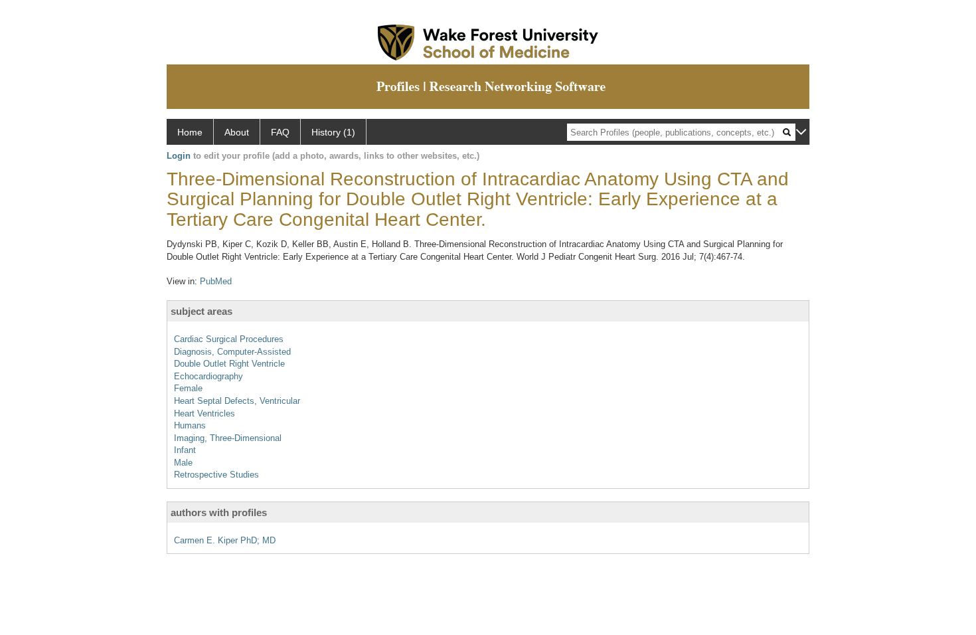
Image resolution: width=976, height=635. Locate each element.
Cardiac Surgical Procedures (229, 339)
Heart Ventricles (204, 413)
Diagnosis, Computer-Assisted (232, 352)
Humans (190, 425)
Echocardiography (208, 376)
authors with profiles (219, 512)
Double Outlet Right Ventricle (229, 364)
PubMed (216, 281)
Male (183, 463)
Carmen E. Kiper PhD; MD (225, 540)
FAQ (280, 132)
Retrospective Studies (216, 475)
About (236, 132)
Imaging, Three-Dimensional (228, 438)
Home (190, 132)
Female (188, 388)
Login (179, 156)
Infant (185, 450)
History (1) (333, 132)
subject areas (201, 311)
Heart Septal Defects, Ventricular (237, 401)
